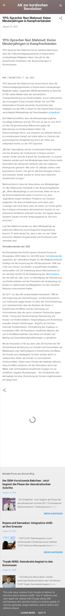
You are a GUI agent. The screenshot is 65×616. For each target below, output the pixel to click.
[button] (61, 18)
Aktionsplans (52, 274)
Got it (42, 612)
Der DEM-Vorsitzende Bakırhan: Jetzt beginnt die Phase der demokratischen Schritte (26, 484)
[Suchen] (61, 6)
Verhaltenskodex (54, 256)
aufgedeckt (54, 112)
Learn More (28, 612)
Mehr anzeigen (53, 513)
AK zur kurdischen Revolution (33, 7)
